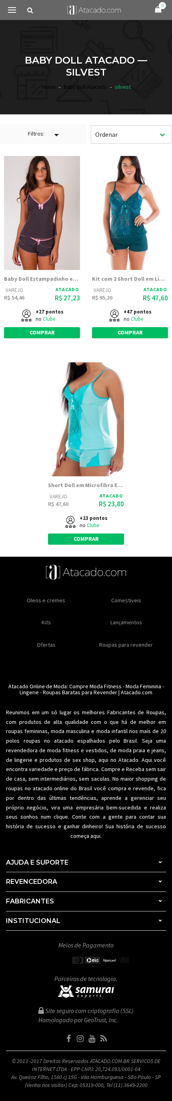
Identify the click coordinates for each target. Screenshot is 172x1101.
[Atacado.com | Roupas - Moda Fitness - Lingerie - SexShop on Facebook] (69, 1039)
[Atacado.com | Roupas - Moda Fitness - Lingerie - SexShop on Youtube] (92, 1039)
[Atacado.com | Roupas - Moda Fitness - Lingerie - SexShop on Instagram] (80, 1039)
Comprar (42, 332)
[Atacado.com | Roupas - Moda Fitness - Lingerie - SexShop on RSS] (103, 1039)
